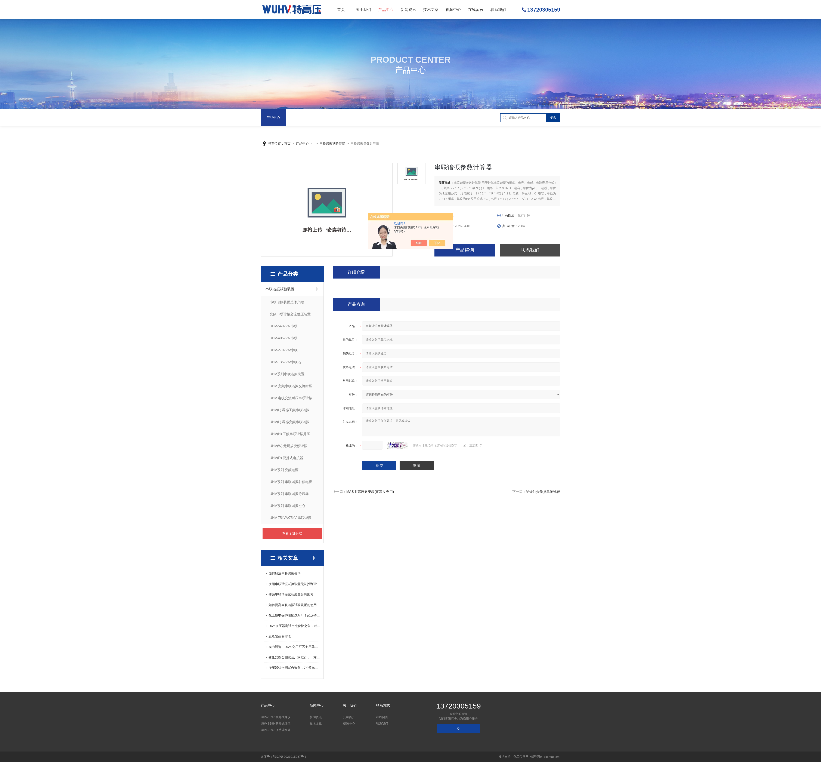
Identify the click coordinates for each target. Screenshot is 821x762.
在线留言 (475, 9)
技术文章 (431, 9)
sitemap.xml (552, 756)
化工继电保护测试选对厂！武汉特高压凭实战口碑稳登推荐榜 (294, 615)
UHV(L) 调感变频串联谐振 (289, 422)
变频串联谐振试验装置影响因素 (291, 594)
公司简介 (349, 717)
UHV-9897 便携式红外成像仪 (278, 730)
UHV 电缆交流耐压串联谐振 (291, 398)
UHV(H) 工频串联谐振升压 (290, 434)
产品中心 (386, 9)
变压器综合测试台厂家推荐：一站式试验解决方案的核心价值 (294, 657)
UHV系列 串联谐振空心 (287, 506)
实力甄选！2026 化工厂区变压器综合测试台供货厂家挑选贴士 (294, 647)
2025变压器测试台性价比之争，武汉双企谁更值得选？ (294, 626)
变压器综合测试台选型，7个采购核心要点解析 (294, 668)
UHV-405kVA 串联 (283, 338)
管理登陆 (536, 756)
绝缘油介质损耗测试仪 (543, 492)
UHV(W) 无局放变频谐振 (288, 446)
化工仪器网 (521, 756)
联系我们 (498, 9)
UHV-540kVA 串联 (283, 326)
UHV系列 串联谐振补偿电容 (291, 482)
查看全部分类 (292, 533)
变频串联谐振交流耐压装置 (290, 314)
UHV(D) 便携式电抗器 (286, 458)
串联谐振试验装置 (332, 143)
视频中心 (453, 9)
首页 (341, 9)
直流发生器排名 (280, 636)
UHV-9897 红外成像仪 (276, 717)
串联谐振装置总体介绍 (287, 302)
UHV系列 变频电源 (284, 470)
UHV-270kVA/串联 (284, 350)
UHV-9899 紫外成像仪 (276, 723)
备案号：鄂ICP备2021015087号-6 (284, 756)
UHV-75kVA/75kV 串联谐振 (290, 518)
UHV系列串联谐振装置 (287, 374)
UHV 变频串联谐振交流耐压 (291, 386)
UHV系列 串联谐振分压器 (289, 494)
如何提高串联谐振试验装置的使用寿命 (294, 605)
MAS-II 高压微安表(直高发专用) (370, 492)
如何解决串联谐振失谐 (285, 573)
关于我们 (363, 9)
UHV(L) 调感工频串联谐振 (289, 410)
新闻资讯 (408, 9)
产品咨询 (464, 250)
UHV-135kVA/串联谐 (285, 362)
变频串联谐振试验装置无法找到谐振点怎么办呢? (294, 584)
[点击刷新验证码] (397, 445)
